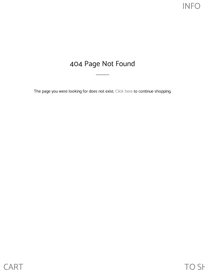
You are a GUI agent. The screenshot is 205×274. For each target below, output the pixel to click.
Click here (124, 91)
